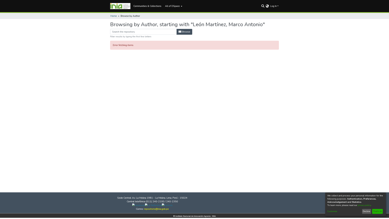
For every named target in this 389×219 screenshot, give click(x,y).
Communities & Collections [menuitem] (147, 6)
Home (113, 16)
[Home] (120, 6)
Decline (366, 211)
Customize (332, 211)
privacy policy (364, 205)
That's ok (377, 211)
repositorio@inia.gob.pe (156, 209)
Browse (185, 31)
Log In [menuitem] (273, 6)
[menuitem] (173, 6)
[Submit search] (263, 6)
